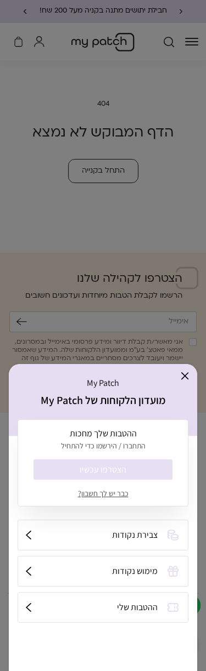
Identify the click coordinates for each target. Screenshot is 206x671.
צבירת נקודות (135, 535)
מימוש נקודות (135, 571)
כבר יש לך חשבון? (103, 493)
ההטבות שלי (137, 607)
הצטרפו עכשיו (103, 469)
